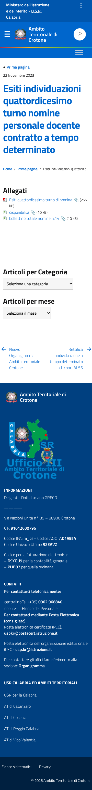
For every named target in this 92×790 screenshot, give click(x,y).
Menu (7, 35)
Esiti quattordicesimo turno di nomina (40, 200)
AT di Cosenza (16, 717)
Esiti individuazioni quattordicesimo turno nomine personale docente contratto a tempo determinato (42, 119)
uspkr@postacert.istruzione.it (30, 633)
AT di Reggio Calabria (21, 729)
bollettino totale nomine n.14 (34, 218)
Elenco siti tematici (16, 767)
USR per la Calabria (20, 695)
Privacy (45, 767)
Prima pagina (18, 67)
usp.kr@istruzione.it (33, 649)
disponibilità (19, 212)
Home (7, 169)
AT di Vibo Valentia (20, 740)
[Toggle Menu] (79, 52)
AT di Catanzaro (17, 706)
